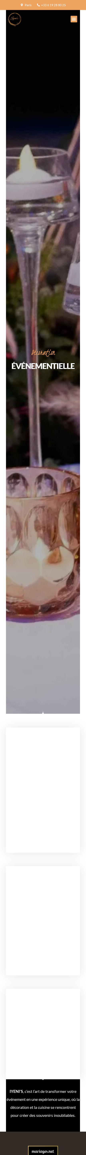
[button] (74, 19)
